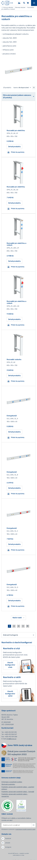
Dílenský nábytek (20, 7)
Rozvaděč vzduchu (14, 359)
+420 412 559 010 (10, 732)
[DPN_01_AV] (18, 344)
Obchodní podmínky (8, 784)
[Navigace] (34, 3)
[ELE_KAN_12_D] (18, 570)
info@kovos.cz (11, 739)
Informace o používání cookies (11, 782)
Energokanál (12, 416)
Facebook (8, 838)
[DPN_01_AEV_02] (18, 286)
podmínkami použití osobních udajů (25, 829)
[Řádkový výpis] (33, 87)
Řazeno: (21, 87)
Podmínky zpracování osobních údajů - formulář (17, 792)
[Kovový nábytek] (7, 3)
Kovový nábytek (8, 7)
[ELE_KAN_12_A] (18, 401)
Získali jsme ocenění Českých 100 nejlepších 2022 (21, 753)
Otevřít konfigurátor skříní (10, 693)
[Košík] (28, 2)
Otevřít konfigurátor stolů (10, 665)
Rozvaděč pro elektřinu (16, 130)
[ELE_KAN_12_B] (18, 457)
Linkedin (7, 843)
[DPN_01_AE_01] (18, 116)
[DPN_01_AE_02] (18, 172)
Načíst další (17, 618)
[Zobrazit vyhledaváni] (24, 3)
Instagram (8, 847)
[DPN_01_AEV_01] (18, 228)
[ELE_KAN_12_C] (18, 513)
